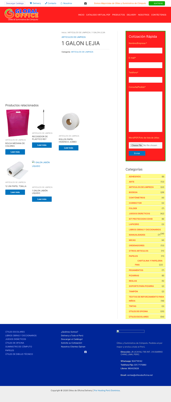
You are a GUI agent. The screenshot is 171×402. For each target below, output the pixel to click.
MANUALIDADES (137, 235)
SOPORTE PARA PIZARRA (141, 286)
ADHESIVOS (135, 176)
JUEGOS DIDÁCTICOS (139, 213)
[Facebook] (85, 352)
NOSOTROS (143, 14)
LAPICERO (134, 224)
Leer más (15, 152)
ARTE (131, 181)
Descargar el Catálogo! (72, 339)
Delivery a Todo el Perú (72, 335)
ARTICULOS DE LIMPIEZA (79, 32)
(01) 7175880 (140, 365)
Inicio (64, 32)
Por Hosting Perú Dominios (107, 390)
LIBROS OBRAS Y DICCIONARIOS (145, 229)
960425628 (133, 368)
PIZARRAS (134, 275)
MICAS (132, 240)
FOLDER (133, 208)
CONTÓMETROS (137, 197)
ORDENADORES (136, 245)
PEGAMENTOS (136, 270)
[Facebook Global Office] (85, 3)
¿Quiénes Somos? (69, 332)
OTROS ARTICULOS (138, 251)
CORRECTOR (135, 203)
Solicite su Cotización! (71, 343)
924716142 (137, 361)
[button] (15, 3)
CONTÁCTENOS (158, 14)
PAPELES (133, 256)
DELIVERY (131, 14)
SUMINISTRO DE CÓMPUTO (18, 346)
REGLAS (133, 281)
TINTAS (132, 306)
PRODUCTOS (118, 14)
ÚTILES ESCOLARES (139, 316)
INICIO (81, 14)
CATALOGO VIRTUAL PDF (98, 14)
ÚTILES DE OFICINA (138, 311)
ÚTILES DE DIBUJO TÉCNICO (19, 354)
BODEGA (133, 192)
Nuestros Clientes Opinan (73, 346)
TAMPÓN (133, 291)
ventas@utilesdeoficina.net (140, 375)
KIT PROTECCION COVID (141, 219)
